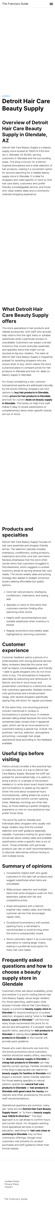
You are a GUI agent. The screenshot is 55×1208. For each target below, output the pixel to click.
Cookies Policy (12, 1181)
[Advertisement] (27, 49)
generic (6, 96)
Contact (9, 1187)
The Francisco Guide (15, 3)
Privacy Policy (12, 1184)
